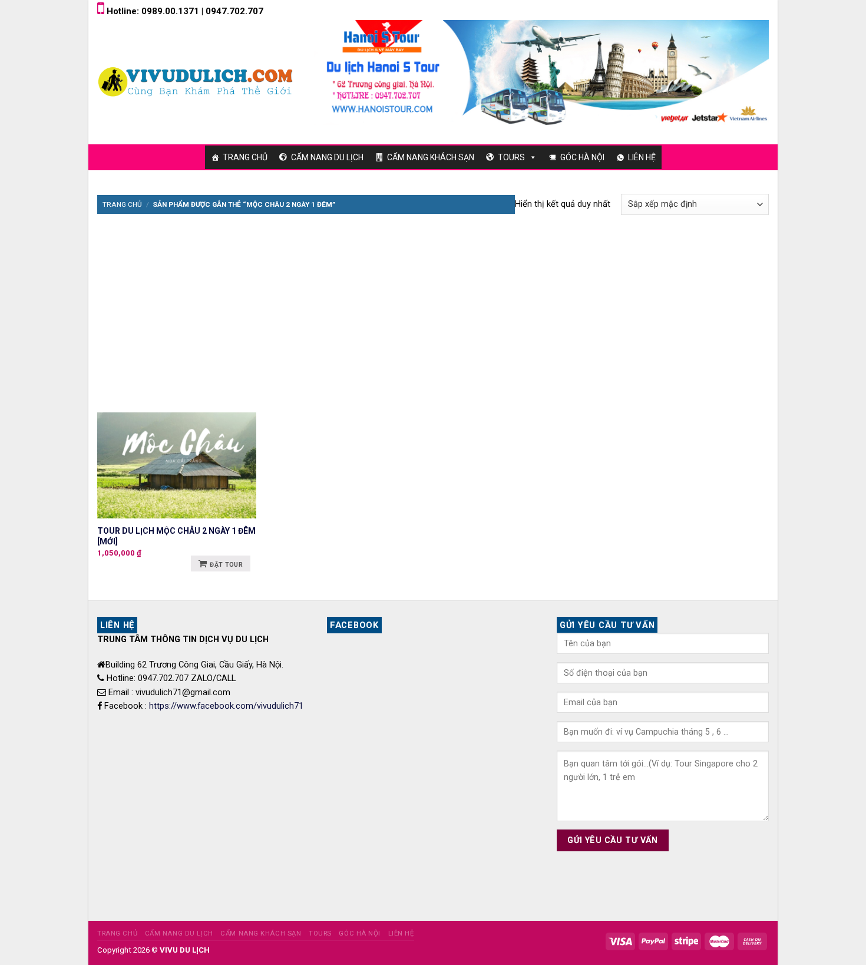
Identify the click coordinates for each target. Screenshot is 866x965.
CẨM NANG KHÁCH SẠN (430, 157)
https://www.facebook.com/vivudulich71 (226, 705)
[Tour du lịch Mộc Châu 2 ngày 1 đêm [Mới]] (176, 465)
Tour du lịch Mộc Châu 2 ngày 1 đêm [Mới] (176, 536)
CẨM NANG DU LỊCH (327, 157)
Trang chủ (122, 204)
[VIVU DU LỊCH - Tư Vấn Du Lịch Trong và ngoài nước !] (196, 81)
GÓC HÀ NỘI (582, 157)
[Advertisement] (433, 306)
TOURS (511, 157)
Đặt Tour (226, 565)
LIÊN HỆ (642, 157)
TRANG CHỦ (245, 157)
